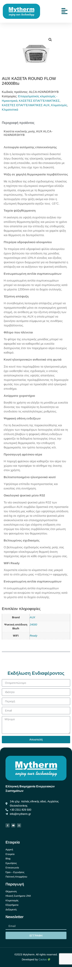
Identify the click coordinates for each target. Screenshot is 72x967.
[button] (50, 39)
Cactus (43, 959)
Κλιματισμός (59, 105)
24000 (33, 624)
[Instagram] (19, 825)
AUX (32, 617)
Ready (33, 635)
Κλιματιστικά (10, 109)
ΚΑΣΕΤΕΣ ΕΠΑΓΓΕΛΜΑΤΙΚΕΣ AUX (26, 105)
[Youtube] (13, 825)
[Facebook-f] (8, 825)
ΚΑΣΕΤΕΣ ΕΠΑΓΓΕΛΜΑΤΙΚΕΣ (39, 100)
